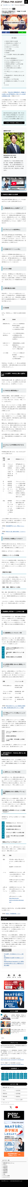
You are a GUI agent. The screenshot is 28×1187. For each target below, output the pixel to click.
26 (17, 1078)
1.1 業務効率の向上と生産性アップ (12, 43)
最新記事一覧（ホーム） (8, 1087)
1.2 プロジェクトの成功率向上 (11, 45)
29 (3, 1079)
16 (6, 1076)
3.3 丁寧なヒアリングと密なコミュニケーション (14, 72)
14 (25, 1075)
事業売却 (5, 1093)
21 (25, 1076)
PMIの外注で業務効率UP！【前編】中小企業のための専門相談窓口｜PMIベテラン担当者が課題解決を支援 (14, 94)
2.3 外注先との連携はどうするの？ (12, 62)
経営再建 (18, 1093)
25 (14, 1078)
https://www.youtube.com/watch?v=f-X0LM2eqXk (12, 1059)
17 (10, 1076)
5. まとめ (6, 84)
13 (21, 1075)
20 (21, 1076)
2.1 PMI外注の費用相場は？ (10, 58)
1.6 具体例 (6, 52)
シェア (6, 32)
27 (21, 1078)
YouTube (16, 1107)
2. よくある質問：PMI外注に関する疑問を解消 (14, 55)
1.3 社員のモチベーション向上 (11, 47)
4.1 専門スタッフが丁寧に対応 (11, 79)
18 (14, 1076)
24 (10, 1078)
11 (14, 1075)
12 (17, 1075)
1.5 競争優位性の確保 (9, 50)
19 (17, 1076)
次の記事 (19, 976)
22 (3, 1078)
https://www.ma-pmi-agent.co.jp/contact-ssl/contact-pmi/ (16, 900)
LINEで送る (22, 32)
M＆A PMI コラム (4, 1181)
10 (10, 1075)
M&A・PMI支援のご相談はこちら (14, 122)
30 (6, 1079)
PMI (14, 8)
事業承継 (5, 1096)
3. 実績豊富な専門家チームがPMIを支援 (13, 64)
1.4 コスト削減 (7, 48)
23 (6, 1078)
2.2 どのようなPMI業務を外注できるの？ (14, 60)
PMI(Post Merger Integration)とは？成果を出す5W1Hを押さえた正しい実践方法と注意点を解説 (14, 963)
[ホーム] (1, 5)
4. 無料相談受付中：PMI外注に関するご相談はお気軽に (14, 76)
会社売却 (18, 1090)
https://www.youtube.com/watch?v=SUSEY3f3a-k (12, 1064)
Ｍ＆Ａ (4, 1090)
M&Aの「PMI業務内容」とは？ (13, 913)
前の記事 (9, 976)
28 (25, 1078)
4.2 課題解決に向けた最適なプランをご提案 (14, 82)
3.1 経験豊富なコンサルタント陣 (12, 66)
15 (3, 1076)
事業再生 (18, 1096)
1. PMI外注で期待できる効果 (11, 41)
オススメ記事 (19, 1099)
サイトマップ (6, 1102)
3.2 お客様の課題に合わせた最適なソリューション (13, 68)
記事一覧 (14, 977)
